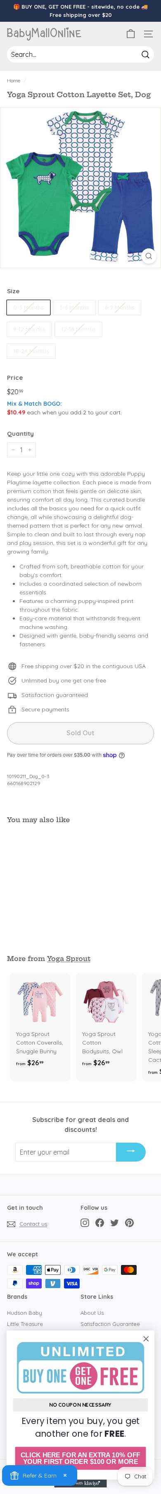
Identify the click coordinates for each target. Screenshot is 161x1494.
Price (15, 377)
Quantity (20, 433)
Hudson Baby (24, 1312)
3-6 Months (74, 307)
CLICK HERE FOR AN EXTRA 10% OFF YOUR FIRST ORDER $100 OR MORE (80, 1458)
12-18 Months (78, 329)
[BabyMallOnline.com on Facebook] (99, 1222)
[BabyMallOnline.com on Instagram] (84, 1222)
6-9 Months (120, 307)
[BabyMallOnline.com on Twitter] (114, 1222)
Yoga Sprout (68, 958)
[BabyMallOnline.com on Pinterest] (129, 1222)
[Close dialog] (146, 1338)
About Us (92, 1312)
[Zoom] (148, 256)
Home (13, 80)
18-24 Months (31, 351)
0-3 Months (28, 307)
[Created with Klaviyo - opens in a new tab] (80, 1483)
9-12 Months (29, 329)
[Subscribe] (131, 1152)
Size (13, 291)
